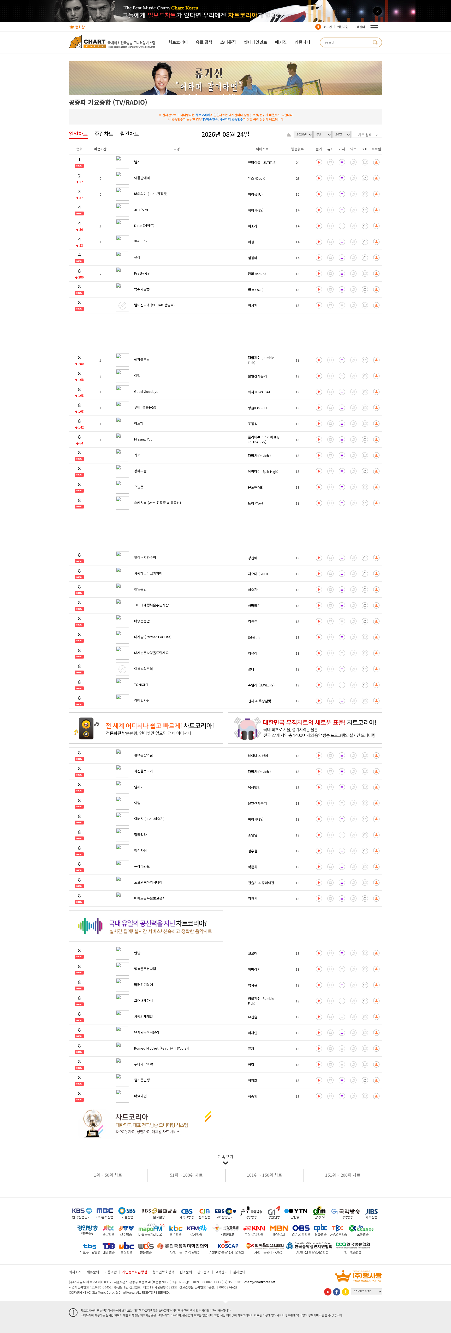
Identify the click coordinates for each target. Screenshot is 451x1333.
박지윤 (252, 985)
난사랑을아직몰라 (146, 1032)
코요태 (252, 953)
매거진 (281, 42)
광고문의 (203, 1271)
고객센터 (359, 26)
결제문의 (239, 1271)
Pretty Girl (142, 273)
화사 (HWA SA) (259, 391)
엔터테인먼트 (255, 42)
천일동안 (140, 589)
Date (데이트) (144, 225)
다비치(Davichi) (259, 455)
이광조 (252, 1080)
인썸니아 (140, 241)
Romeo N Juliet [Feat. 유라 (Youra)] (161, 1048)
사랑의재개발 (143, 1016)
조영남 (252, 835)
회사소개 (75, 1271)
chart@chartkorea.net (259, 1282)
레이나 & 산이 (258, 755)
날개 (137, 161)
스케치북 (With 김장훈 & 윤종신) (157, 502)
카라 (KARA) (257, 273)
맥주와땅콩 (142, 289)
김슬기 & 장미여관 (261, 882)
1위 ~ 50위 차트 (108, 1175)
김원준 (252, 621)
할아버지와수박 (145, 557)
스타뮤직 (228, 42)
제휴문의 (93, 1271)
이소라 (252, 226)
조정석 (252, 423)
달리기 (139, 786)
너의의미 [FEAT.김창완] (151, 193)
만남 (137, 952)
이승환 (252, 589)
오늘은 (139, 486)
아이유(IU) (255, 194)
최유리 (252, 653)
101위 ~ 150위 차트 (264, 1175)
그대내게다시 (143, 1000)
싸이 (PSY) (255, 819)
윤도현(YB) (255, 487)
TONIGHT (141, 684)
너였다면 (140, 1095)
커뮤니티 (302, 42)
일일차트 (78, 133)
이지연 (252, 1032)
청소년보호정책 (163, 1271)
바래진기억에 (143, 984)
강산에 (252, 557)
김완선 (252, 898)
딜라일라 (140, 834)
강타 (251, 669)
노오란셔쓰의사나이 (148, 882)
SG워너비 (255, 637)
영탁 (251, 1064)
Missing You (143, 439)
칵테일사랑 (142, 700)
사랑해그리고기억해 (148, 573)
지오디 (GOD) (258, 573)
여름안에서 (142, 177)
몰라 (137, 257)
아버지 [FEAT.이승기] (149, 818)
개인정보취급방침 (134, 1271)
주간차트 (103, 133)
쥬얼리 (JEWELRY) (261, 685)
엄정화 (252, 257)
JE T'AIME (141, 209)
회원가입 (342, 26)
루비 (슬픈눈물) (145, 407)
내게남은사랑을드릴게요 (151, 652)
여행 (137, 375)
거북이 (139, 454)
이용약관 (110, 1271)
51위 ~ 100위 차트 (186, 1175)
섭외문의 (186, 1271)
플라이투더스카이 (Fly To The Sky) (264, 439)
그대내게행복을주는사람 (151, 605)
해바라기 (254, 605)
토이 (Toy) (255, 503)
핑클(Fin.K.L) (257, 407)
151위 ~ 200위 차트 (342, 1175)
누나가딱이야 (143, 1064)
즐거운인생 (142, 1079)
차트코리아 (178, 42)
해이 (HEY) (255, 210)
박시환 (252, 305)
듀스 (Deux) (256, 178)
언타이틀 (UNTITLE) (262, 162)
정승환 (252, 1096)
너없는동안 (142, 620)
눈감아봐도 (142, 866)
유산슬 (252, 1016)
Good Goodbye (146, 391)
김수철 (252, 850)
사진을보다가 (143, 770)
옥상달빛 (254, 787)
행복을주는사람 (145, 968)
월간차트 (129, 133)
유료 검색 (204, 42)
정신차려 (140, 850)
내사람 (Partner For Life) (152, 636)
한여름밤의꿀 (143, 755)
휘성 (251, 241)
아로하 (139, 423)
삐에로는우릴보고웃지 (149, 898)
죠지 (251, 1048)
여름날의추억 (143, 668)
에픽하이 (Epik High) (263, 471)
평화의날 (140, 470)
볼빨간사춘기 (257, 376)
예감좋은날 (142, 359)
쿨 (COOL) (255, 289)
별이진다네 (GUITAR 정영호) (154, 304)
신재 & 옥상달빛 (259, 700)
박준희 (252, 866)
